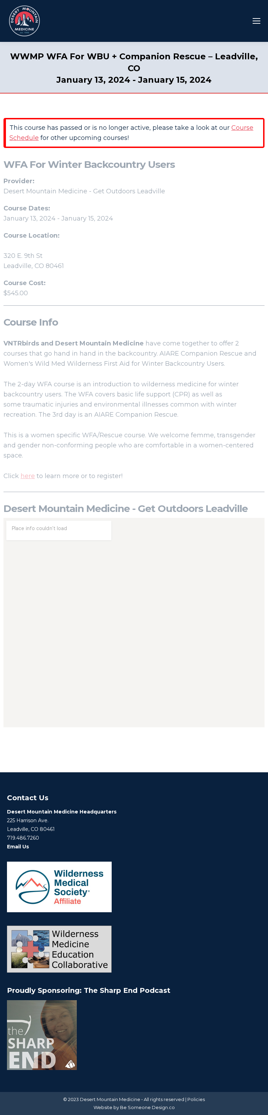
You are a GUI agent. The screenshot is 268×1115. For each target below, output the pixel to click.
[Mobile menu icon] (256, 20)
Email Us (18, 846)
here (28, 476)
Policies (196, 1099)
